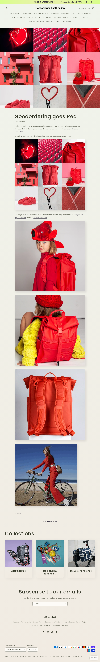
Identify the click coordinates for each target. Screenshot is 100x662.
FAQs (84, 622)
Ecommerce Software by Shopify (28, 656)
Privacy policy (54, 656)
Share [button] (19, 513)
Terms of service (66, 656)
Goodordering (14, 656)
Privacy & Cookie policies (71, 622)
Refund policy (44, 656)
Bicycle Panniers (80, 571)
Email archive (37, 625)
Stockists (47, 625)
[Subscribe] (65, 604)
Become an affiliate (52, 622)
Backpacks (17, 571)
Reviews (65, 625)
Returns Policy (38, 622)
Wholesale (56, 625)
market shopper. (40, 217)
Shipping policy (77, 656)
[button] (7, 8)
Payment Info (26, 622)
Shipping (16, 622)
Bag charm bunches (50, 572)
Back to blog (51, 521)
